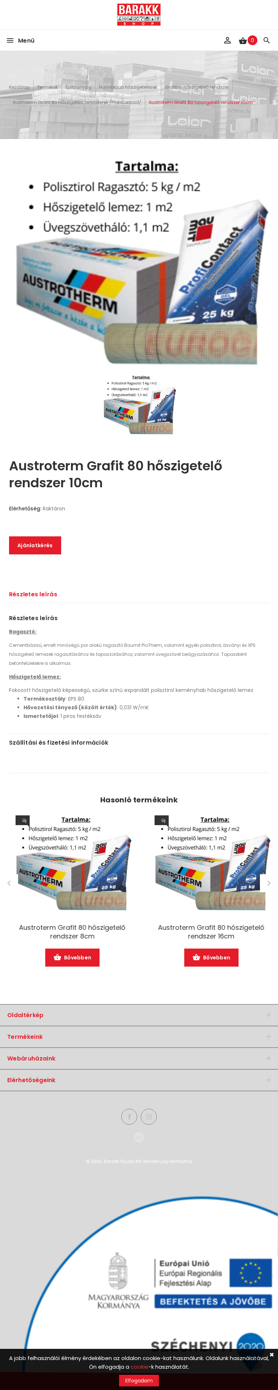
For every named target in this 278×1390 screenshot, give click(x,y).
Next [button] (269, 883)
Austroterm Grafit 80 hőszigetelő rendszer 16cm (208, 932)
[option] (139, 263)
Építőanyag (79, 87)
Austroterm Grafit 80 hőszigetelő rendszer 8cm (69, 932)
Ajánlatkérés (35, 545)
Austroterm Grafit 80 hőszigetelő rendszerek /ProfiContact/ (77, 102)
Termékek (47, 87)
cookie (139, 1367)
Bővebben (74, 957)
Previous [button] (9, 883)
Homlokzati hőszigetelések (128, 87)
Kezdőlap (19, 87)
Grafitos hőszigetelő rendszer (197, 87)
